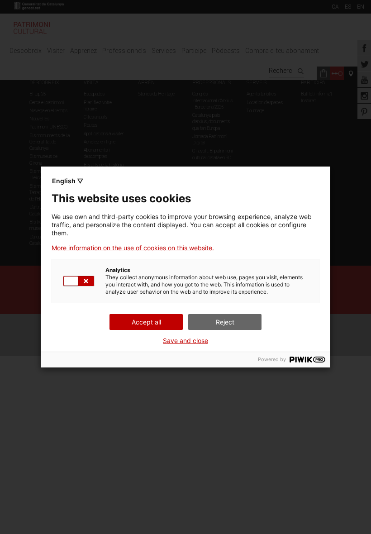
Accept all (146, 322)
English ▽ (67, 181)
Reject (225, 322)
